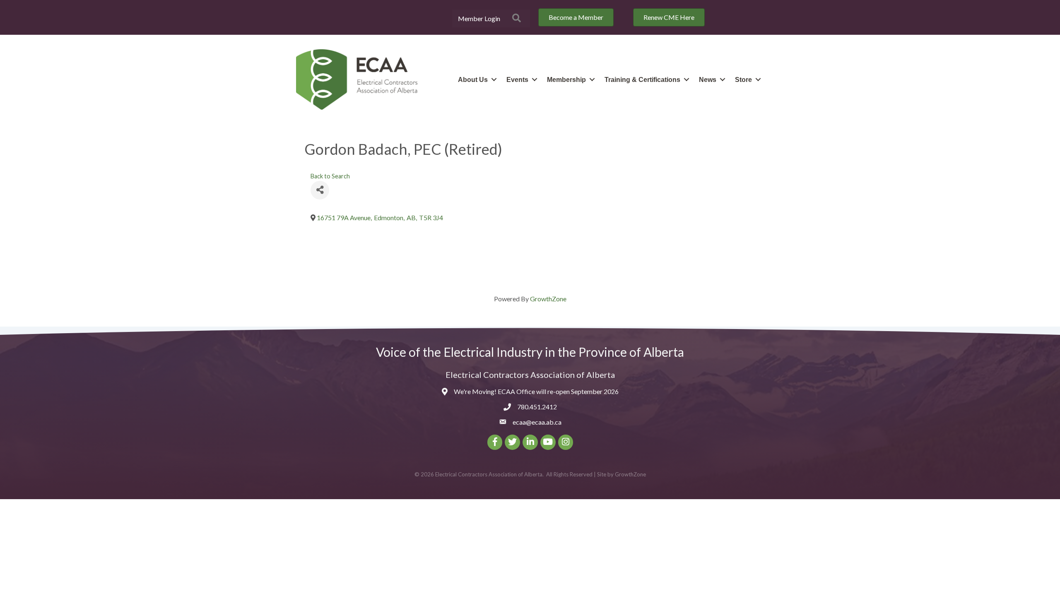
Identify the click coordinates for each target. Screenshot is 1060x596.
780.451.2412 (537, 407)
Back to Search (330, 176)
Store (743, 79)
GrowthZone (548, 299)
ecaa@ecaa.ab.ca (537, 422)
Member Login (479, 18)
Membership (566, 79)
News (707, 79)
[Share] (320, 190)
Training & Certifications (642, 79)
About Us (473, 79)
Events (517, 79)
